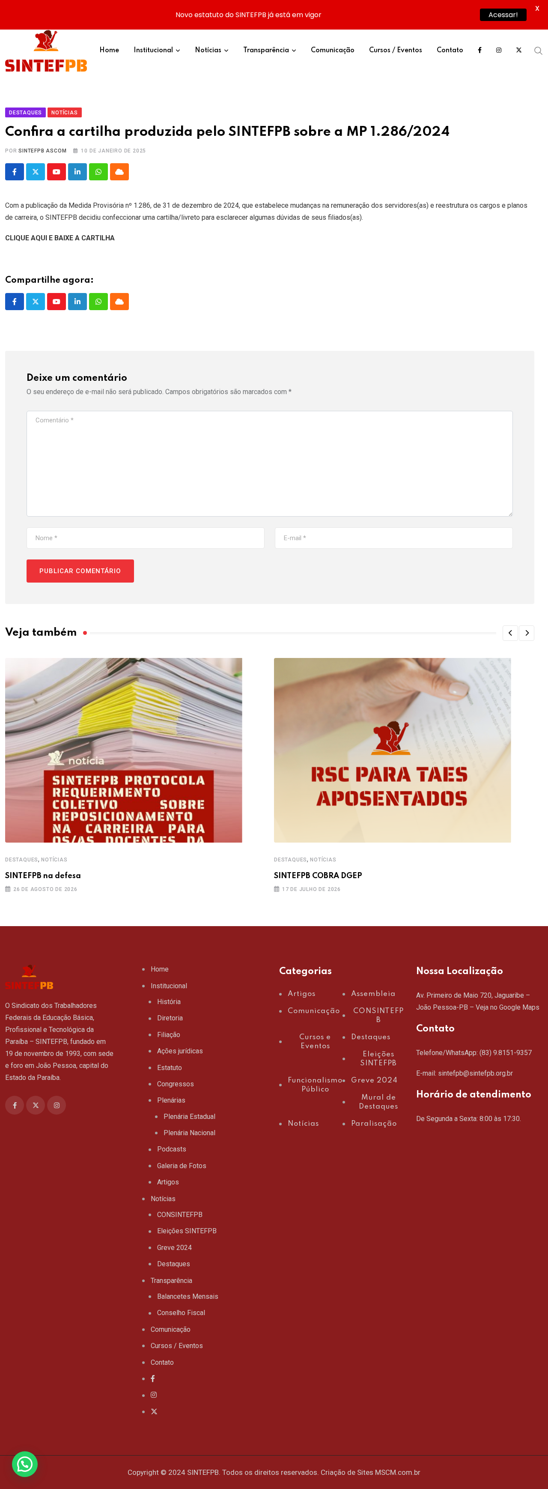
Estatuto (169, 1068)
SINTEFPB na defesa (43, 876)
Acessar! (503, 15)
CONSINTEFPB (180, 1215)
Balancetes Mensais (187, 1296)
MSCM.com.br (397, 1472)
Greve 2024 (174, 1248)
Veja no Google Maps (507, 1007)
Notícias (208, 50)
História (169, 1002)
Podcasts (171, 1149)
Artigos (168, 1182)
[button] (510, 633)
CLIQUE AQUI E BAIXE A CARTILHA (60, 238)
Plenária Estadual (189, 1116)
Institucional (153, 50)
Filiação (168, 1035)
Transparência (266, 50)
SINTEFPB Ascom (42, 151)
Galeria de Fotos (181, 1166)
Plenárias (171, 1100)
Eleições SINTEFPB (187, 1231)
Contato (450, 50)
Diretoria (170, 1018)
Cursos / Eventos (395, 50)
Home (109, 50)
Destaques (21, 860)
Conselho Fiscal (181, 1313)
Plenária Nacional (189, 1133)
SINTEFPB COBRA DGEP (318, 876)
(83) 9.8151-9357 (506, 1053)
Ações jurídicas (180, 1051)
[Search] (538, 50)
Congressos (175, 1084)
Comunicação (332, 50)
